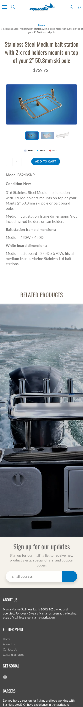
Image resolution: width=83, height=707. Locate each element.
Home (41, 25)
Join (69, 576)
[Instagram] (5, 677)
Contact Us (10, 649)
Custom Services (13, 654)
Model (11, 175)
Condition (14, 183)
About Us (9, 644)
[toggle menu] (4, 7)
